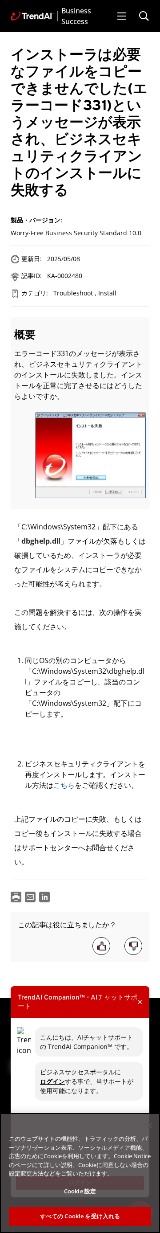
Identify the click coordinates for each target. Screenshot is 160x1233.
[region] (80, 1173)
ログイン (52, 1081)
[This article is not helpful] (133, 946)
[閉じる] (149, 1125)
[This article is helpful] (101, 946)
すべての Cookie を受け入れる (80, 1216)
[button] (121, 16)
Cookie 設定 (80, 1191)
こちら (64, 785)
